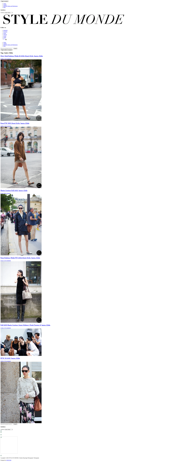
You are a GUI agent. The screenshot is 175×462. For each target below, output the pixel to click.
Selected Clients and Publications (10, 6)
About (4, 3)
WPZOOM (8, 460)
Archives (2, 12)
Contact (5, 4)
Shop (4, 7)
